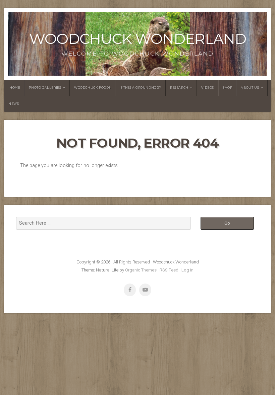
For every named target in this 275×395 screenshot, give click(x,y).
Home (14, 87)
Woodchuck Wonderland (137, 39)
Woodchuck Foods (92, 87)
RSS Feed (169, 269)
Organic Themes (141, 269)
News (13, 103)
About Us (250, 87)
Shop (227, 87)
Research (179, 87)
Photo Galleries (45, 87)
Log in (187, 269)
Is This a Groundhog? (140, 87)
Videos (207, 87)
